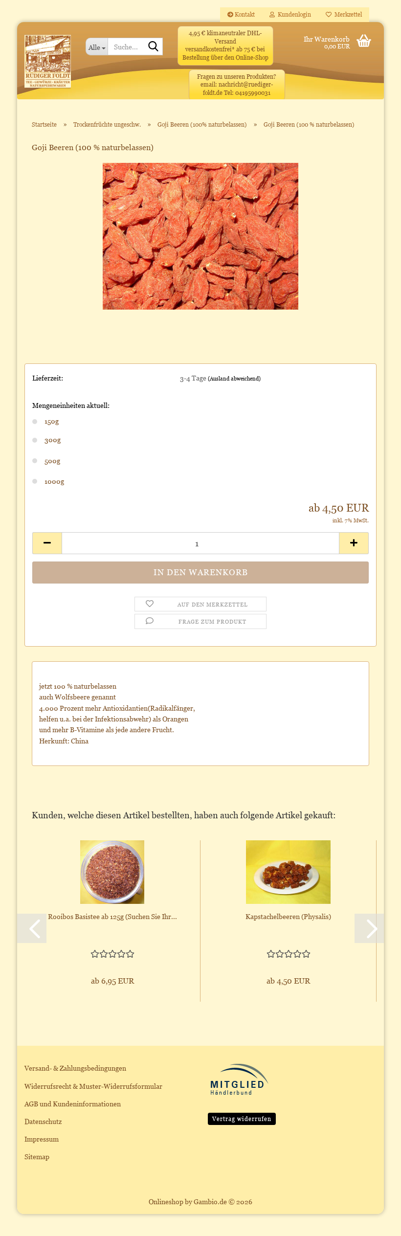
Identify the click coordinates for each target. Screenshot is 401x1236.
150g (52, 421)
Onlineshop (166, 1201)
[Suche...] (153, 47)
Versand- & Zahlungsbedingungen (75, 1068)
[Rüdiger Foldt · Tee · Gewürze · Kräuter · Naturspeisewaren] (47, 65)
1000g (54, 481)
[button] (47, 543)
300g (53, 439)
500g (52, 460)
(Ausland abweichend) (234, 378)
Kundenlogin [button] (293, 14)
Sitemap (36, 1156)
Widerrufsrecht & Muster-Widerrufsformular (93, 1086)
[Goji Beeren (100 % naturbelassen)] (200, 235)
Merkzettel (347, 14)
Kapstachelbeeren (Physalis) (288, 916)
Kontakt (244, 14)
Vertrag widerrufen (241, 1119)
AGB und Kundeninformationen (72, 1104)
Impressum (41, 1139)
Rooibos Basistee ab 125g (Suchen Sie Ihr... (112, 916)
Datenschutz (43, 1121)
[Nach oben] (374, 1221)
